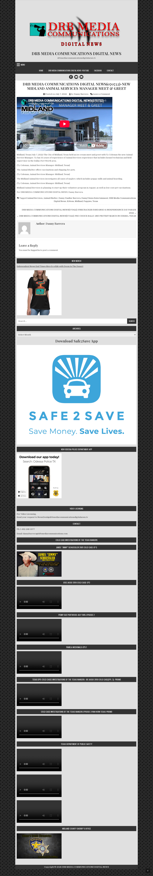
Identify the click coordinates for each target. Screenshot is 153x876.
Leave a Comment (101, 94)
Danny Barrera (81, 94)
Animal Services (35, 198)
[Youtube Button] (76, 77)
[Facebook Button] (71, 77)
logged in (35, 250)
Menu (23, 64)
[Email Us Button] (81, 77)
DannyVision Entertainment (94, 198)
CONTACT (110, 70)
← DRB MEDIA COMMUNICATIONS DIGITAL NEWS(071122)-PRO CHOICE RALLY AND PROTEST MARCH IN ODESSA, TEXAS (76, 216)
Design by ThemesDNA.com (76, 871)
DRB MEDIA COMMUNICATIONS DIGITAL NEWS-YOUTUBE (68, 70)
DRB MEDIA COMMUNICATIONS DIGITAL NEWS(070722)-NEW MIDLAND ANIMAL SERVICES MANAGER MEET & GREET (76, 86)
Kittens (70, 201)
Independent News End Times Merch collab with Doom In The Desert (50, 266)
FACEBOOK (98, 70)
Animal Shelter (50, 198)
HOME (41, 70)
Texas (95, 201)
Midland (79, 201)
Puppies (88, 201)
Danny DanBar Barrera (70, 198)
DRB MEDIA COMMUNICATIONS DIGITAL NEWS (76, 53)
